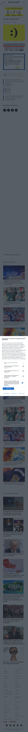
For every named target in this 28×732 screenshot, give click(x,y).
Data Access (14, 393)
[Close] (25, 338)
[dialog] (14, 366)
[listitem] (14, 363)
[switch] (23, 366)
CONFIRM (8, 388)
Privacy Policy (22, 393)
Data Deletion (6, 393)
